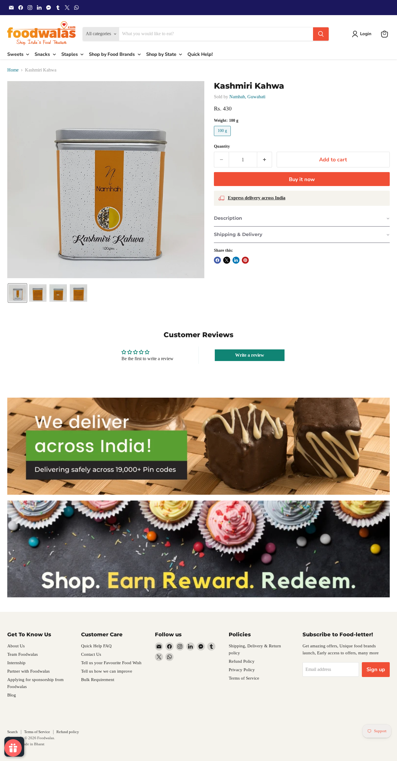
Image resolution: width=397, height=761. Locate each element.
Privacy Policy (242, 669)
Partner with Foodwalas (28, 671)
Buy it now (302, 179)
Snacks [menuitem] (42, 54)
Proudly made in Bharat (25, 744)
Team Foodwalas (22, 654)
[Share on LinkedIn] (236, 260)
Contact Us (91, 654)
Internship (16, 662)
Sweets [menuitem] (15, 54)
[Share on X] (226, 260)
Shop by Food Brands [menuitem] (112, 54)
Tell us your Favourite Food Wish (111, 662)
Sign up (375, 669)
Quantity (222, 146)
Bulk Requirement (97, 679)
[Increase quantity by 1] (264, 160)
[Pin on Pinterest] (245, 260)
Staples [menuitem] (69, 54)
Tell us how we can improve (106, 671)
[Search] (321, 34)
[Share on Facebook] (217, 260)
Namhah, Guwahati (247, 96)
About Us (16, 646)
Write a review (249, 355)
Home (13, 69)
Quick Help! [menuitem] (200, 54)
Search (12, 732)
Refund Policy (242, 661)
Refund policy (67, 732)
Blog (11, 695)
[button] (363, 34)
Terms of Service (244, 678)
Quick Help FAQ (96, 646)
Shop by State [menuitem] (161, 54)
